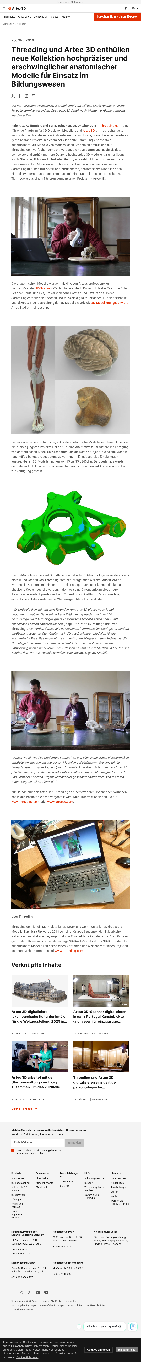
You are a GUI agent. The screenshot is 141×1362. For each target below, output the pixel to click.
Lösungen (16, 1199)
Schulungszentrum (94, 1178)
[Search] (118, 8)
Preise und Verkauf (17, 1205)
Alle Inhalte (9, 16)
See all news (22, 1108)
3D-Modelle (42, 1187)
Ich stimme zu (126, 1349)
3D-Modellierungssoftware (109, 303)
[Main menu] (4, 8)
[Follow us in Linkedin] (38, 1292)
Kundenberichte (44, 1182)
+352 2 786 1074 (20, 1253)
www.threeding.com (25, 801)
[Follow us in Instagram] (21, 1292)
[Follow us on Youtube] (46, 1292)
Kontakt (115, 1196)
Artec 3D (89, 130)
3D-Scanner (17, 1178)
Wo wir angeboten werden (17, 1214)
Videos (54, 16)
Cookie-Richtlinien (95, 1305)
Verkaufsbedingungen (52, 1305)
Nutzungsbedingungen (24, 1305)
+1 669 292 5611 (62, 1246)
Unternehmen (118, 1178)
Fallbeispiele (24, 16)
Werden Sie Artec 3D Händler (120, 1202)
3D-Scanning (44, 288)
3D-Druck (65, 1186)
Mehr (65, 16)
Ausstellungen (118, 1187)
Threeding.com (110, 125)
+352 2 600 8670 (20, 1249)
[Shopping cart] (126, 8)
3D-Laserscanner (20, 1182)
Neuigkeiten (117, 1182)
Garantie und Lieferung (91, 1196)
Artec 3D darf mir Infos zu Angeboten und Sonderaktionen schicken (39, 1152)
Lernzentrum (41, 16)
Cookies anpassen (98, 1349)
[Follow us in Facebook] (13, 1292)
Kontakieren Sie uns (22, 1309)
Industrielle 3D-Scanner (19, 1189)
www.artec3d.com (60, 801)
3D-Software (18, 1195)
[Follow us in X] (29, 1292)
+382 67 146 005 (62, 1274)
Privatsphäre (75, 1305)
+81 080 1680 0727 (22, 1277)
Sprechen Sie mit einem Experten (117, 16)
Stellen (114, 1191)
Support (88, 1182)
